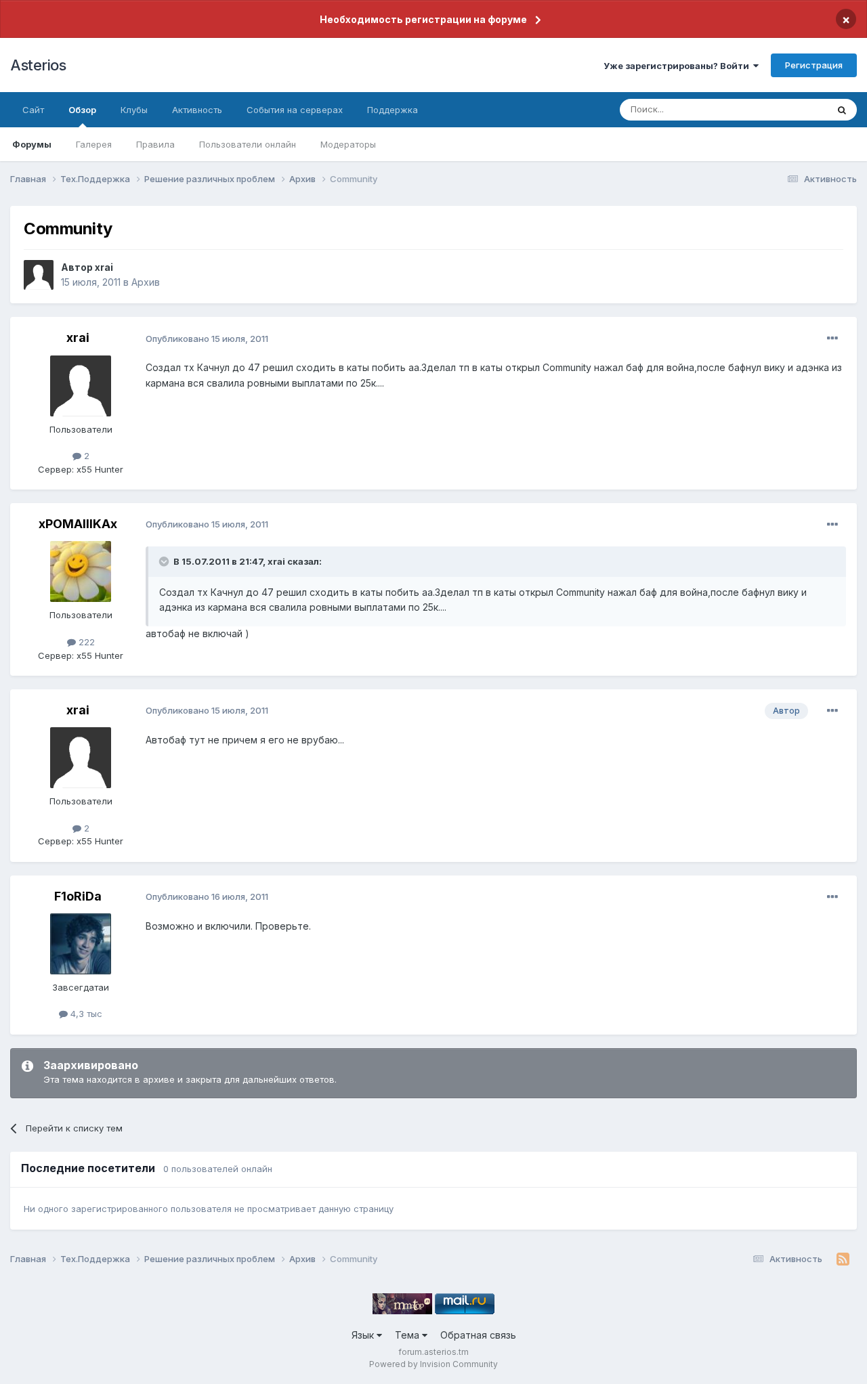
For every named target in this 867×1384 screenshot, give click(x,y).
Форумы (31, 144)
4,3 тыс (85, 1013)
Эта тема (791, 109)
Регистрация (814, 65)
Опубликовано (207, 338)
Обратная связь (478, 1335)
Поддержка (392, 109)
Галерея (94, 144)
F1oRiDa (78, 896)
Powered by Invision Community (433, 1364)
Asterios (38, 65)
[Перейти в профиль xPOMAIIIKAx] (80, 571)
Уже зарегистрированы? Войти (678, 65)
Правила (155, 144)
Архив (145, 282)
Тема (408, 1335)
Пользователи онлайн (247, 144)
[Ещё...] (832, 338)
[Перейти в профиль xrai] (39, 275)
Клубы (134, 109)
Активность (197, 109)
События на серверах (295, 109)
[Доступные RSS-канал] (843, 1259)
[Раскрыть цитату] (165, 561)
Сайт (33, 109)
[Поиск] (842, 110)
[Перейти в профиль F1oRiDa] (80, 943)
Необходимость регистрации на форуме (423, 19)
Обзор (82, 109)
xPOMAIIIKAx (78, 524)
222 (85, 641)
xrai (104, 267)
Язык (364, 1335)
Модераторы (348, 144)
